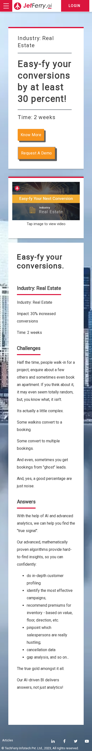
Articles (7, 740)
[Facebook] (64, 741)
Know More (31, 134)
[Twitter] (76, 741)
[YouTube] (87, 741)
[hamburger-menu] (6, 6)
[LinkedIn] (53, 741)
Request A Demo (36, 153)
